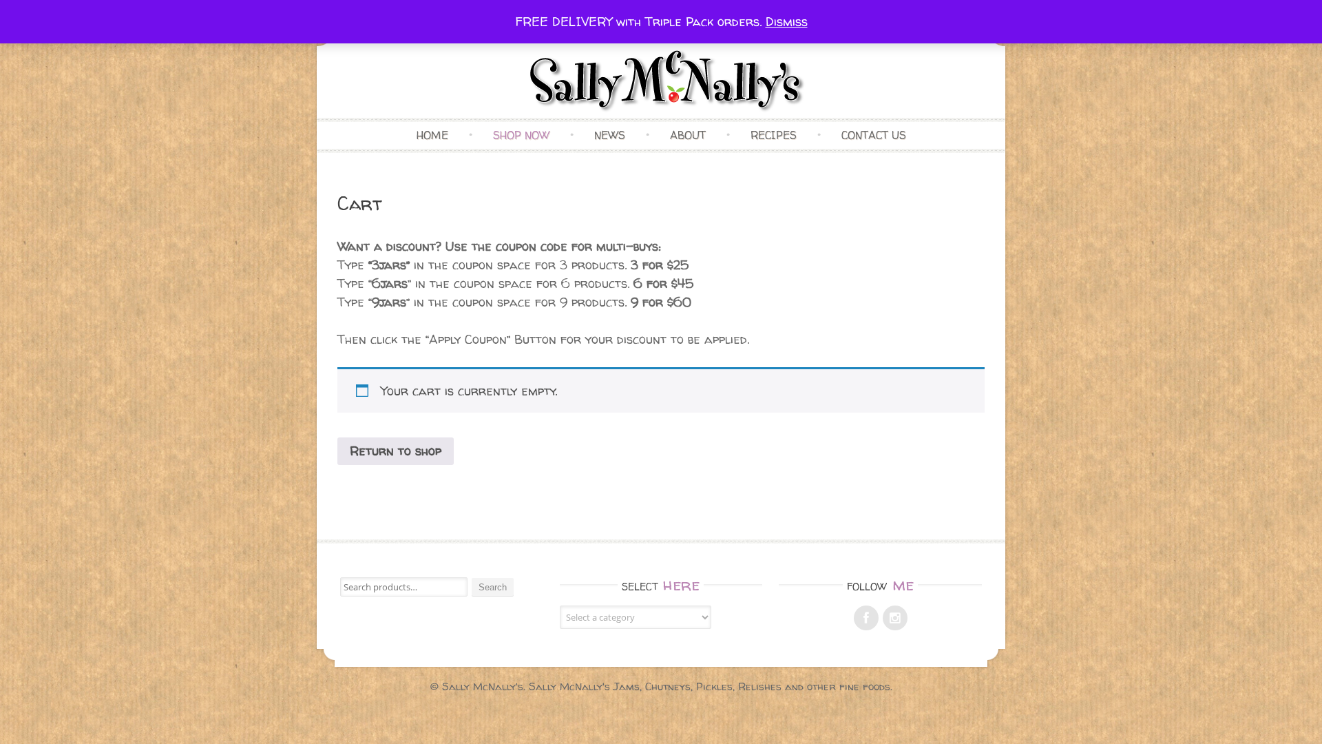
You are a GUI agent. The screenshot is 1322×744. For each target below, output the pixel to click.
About (688, 135)
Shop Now (521, 135)
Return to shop (395, 450)
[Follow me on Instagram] (895, 618)
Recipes (774, 135)
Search (493, 587)
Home (432, 135)
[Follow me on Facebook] (866, 618)
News (609, 135)
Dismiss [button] (787, 21)
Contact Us (873, 135)
